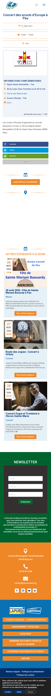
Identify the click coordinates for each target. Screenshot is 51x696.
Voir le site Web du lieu (17, 93)
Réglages (30, 692)
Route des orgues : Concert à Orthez (22, 353)
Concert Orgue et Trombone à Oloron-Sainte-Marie (22, 415)
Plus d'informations (25, 313)
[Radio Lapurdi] (18, 613)
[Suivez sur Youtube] (29, 591)
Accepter (8, 692)
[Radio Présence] (34, 613)
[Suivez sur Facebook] (17, 591)
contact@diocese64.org (25, 583)
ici (36, 527)
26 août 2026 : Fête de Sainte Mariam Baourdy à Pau (22, 291)
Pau (27, 43)
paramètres (32, 687)
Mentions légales (13, 672)
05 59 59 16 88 (25, 571)
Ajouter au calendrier (25, 182)
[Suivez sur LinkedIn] (35, 591)
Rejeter (19, 692)
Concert (9, 358)
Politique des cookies (25, 675)
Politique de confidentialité (33, 672)
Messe (9, 297)
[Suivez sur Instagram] (23, 591)
